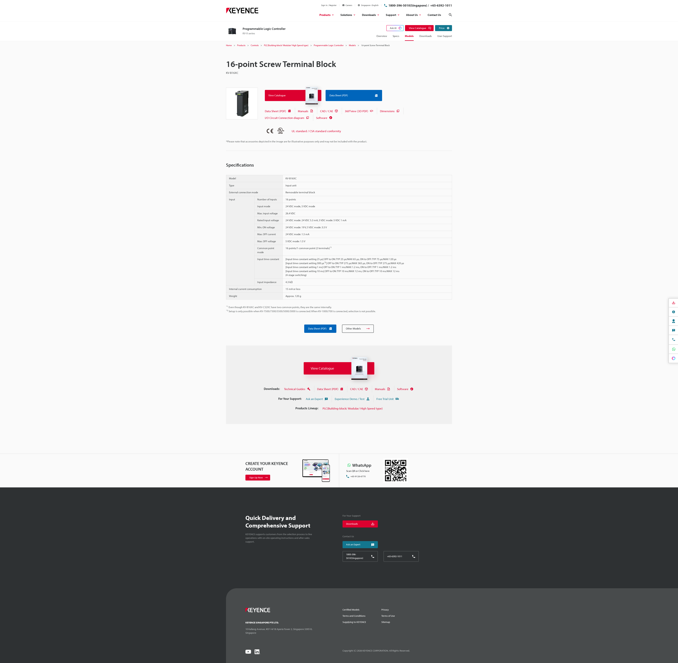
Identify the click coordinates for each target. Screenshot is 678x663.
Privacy (385, 609)
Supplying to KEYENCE (354, 622)
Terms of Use (388, 615)
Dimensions (387, 111)
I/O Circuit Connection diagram (284, 118)
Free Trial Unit (385, 399)
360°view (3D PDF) (356, 111)
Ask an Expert (314, 399)
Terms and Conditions (354, 615)
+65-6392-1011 (441, 5)
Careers (349, 5)
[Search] (450, 14)
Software (321, 118)
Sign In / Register (329, 5)
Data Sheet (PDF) (275, 111)
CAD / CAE (326, 111)
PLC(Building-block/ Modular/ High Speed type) (353, 408)
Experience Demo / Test (350, 399)
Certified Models (351, 609)
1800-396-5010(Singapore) (407, 5)
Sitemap (385, 622)
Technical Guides (294, 389)
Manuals (303, 111)
